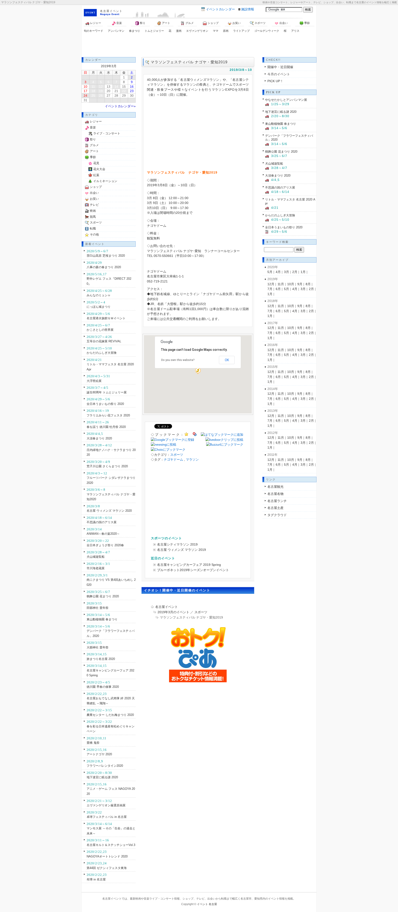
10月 (290, 284)
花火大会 (99, 169)
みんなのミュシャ (99, 295)
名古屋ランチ (277, 501)
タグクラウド (277, 515)
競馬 (93, 216)
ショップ (213, 23)
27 (108, 95)
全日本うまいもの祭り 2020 (105, 404)
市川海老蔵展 (96, 568)
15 (124, 86)
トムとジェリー (154, 30)
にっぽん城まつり (99, 306)
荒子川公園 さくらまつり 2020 (107, 466)
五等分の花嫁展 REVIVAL (104, 341)
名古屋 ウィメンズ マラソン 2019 (181, 550)
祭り (142, 23)
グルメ (189, 23)
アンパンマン (116, 30)
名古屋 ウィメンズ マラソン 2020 (109, 510)
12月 (270, 284)
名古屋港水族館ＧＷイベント (106, 318)
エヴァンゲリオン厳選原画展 (106, 805)
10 (85, 86)
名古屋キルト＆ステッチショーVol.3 (111, 845)
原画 (225, 30)
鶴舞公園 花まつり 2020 (103, 596)
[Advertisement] (199, 45)
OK (227, 360)
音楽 (119, 23)
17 (85, 91)
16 (132, 86)
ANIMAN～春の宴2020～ (103, 533)
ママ (215, 30)
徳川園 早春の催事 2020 (103, 686)
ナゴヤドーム (173, 459)
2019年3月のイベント (173, 612)
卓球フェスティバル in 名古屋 (107, 817)
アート (166, 23)
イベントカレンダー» (120, 106)
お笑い (236, 23)
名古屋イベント (111, 11)
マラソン (192, 459)
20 (108, 91)
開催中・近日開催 (280, 67)
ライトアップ (241, 30)
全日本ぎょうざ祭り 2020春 (105, 545)
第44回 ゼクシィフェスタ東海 (107, 868)
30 (132, 95)
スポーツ (260, 23)
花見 (96, 163)
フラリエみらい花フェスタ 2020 (108, 415)
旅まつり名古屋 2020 (101, 659)
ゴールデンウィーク (266, 30)
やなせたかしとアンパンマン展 (286, 100)
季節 (307, 23)
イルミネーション (105, 181)
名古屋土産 (275, 508)
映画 (93, 210)
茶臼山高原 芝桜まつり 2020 (106, 255)
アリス (295, 30)
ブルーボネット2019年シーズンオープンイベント (193, 570)
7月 (269, 289)
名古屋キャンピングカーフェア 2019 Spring (189, 564)
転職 (93, 228)
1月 (303, 272)
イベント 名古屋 (207, 904)
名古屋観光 (275, 486)
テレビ (94, 204)
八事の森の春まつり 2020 (104, 267)
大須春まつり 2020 (99, 438)
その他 (94, 234)
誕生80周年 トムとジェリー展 (107, 392)
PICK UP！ (275, 81)
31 (85, 100)
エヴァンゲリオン (197, 30)
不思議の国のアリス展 (102, 522)
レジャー (95, 23)
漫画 (178, 30)
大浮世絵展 (94, 381)
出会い (283, 23)
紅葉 (96, 175)
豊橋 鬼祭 (93, 742)
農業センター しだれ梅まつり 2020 (110, 715)
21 (116, 91)
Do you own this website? (178, 360)
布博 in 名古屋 (96, 879)
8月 (308, 284)
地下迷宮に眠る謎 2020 (102, 777)
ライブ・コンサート (106, 133)
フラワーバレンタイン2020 (105, 765)
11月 (281, 284)
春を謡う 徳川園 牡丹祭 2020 (106, 427)
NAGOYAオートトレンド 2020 (107, 856)
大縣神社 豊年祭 (97, 647)
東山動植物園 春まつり (102, 619)
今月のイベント (278, 74)
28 (116, 95)
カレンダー (220, 9)
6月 (278, 289)
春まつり (134, 30)
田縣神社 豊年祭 (97, 608)
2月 (294, 272)
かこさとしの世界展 (100, 329)
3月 (286, 272)
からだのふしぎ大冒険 (102, 352)
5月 (269, 272)
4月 (278, 272)
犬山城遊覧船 (96, 556)
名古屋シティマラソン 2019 (177, 544)
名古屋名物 (275, 494)
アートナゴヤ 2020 (99, 754)
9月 (299, 284)
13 (108, 86)
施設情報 (247, 9)
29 (124, 95)
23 (132, 91)
